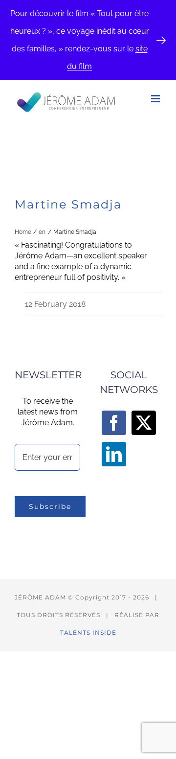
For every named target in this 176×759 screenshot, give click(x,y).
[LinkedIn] (114, 454)
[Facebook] (114, 423)
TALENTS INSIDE (88, 632)
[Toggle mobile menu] (156, 98)
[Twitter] (144, 423)
